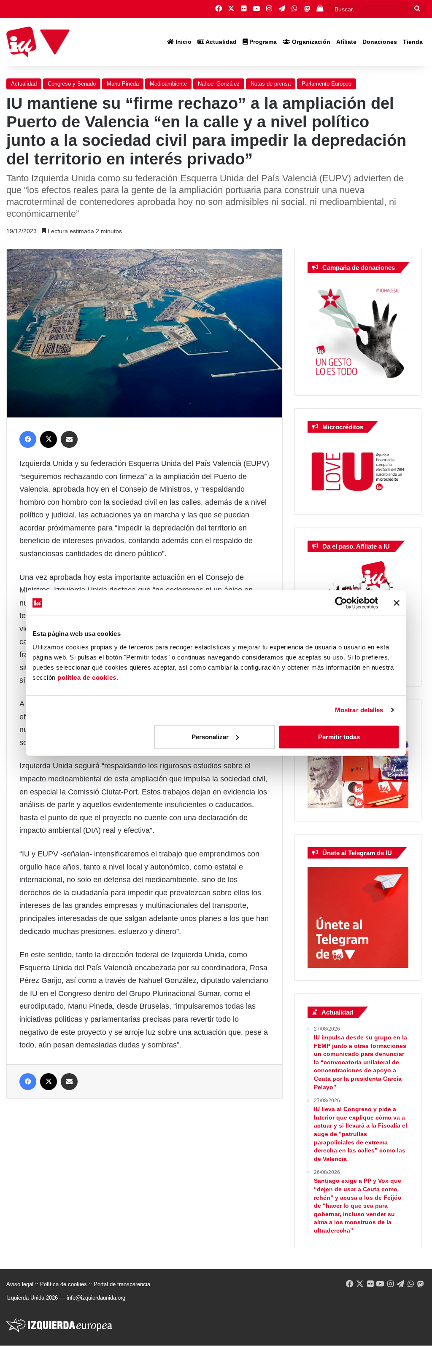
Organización (310, 41)
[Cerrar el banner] (397, 603)
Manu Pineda (123, 84)
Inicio (183, 41)
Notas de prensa (271, 84)
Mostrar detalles (359, 709)
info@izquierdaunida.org (96, 1298)
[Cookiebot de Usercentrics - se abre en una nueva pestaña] (341, 603)
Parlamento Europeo (326, 84)
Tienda (413, 41)
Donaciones (379, 41)
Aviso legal (19, 1284)
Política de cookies (63, 1284)
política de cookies (86, 677)
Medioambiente (168, 84)
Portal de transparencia (122, 1284)
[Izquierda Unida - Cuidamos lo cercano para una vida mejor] (38, 42)
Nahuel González (219, 84)
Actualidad (220, 41)
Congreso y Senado (72, 84)
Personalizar (210, 736)
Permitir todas (339, 736)
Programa (262, 41)
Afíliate (346, 41)
